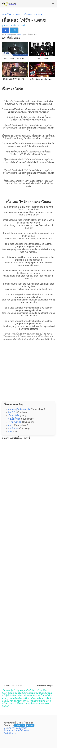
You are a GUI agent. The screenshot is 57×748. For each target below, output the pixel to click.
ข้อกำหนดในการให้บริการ (16, 730)
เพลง (17, 14)
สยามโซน (7, 14)
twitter (31, 725)
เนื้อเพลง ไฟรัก (43, 339)
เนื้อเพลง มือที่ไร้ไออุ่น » (45, 686)
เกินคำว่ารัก (14, 415)
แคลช (39, 14)
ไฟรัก (36, 128)
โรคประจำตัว (14, 422)
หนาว (11, 425)
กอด (10, 431)
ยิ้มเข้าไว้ (12, 412)
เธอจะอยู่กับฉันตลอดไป (19, 409)
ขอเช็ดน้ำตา (14, 419)
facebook (20, 725)
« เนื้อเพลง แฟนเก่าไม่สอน (13, 686)
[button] (53, 3)
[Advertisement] (28, 370)
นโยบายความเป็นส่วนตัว (15, 728)
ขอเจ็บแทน (13, 428)
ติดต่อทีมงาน (10, 733)
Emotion (20, 34)
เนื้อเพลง (28, 14)
